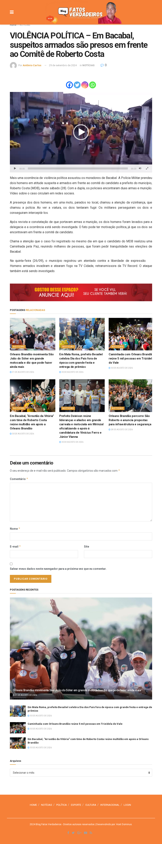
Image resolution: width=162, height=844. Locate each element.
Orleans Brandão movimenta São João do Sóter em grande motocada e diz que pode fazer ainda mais (77, 690)
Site (86, 546)
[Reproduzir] (15, 168)
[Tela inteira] (147, 168)
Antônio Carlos (32, 65)
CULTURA (90, 804)
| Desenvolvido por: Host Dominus (113, 824)
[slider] (78, 168)
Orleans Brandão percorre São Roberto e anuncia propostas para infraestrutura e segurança (130, 420)
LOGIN (127, 804)
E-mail (15, 546)
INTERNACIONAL (110, 804)
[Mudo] (140, 168)
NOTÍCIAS (25, 25)
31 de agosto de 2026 (23, 372)
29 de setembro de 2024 (63, 65)
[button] (81, 132)
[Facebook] (69, 84)
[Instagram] (84, 84)
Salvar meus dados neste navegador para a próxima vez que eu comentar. (58, 568)
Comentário (19, 479)
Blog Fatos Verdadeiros (48, 824)
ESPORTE (76, 804)
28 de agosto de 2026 (121, 429)
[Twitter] (77, 84)
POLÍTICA (61, 804)
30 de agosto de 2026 (72, 372)
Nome (15, 528)
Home (13, 25)
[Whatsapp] (92, 84)
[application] (81, 132)
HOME (33, 804)
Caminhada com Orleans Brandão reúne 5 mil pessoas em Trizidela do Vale (131, 358)
